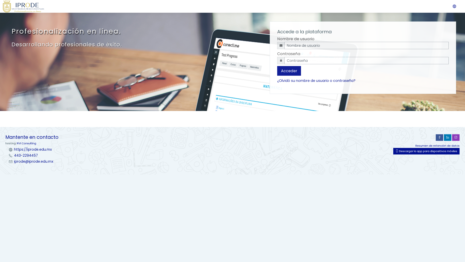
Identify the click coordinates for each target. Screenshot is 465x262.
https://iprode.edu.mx (33, 149)
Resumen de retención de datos (437, 146)
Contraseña (288, 53)
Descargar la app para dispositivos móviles (427, 151)
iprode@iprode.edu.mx (33, 161)
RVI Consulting (26, 143)
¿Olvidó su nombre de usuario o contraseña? (316, 80)
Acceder (289, 71)
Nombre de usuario (295, 38)
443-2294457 (26, 155)
